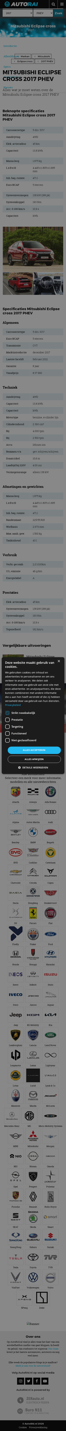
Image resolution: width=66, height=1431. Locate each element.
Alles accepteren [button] (34, 750)
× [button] (58, 661)
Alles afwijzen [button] (34, 759)
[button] (33, 767)
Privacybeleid (13, 705)
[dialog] (33, 715)
